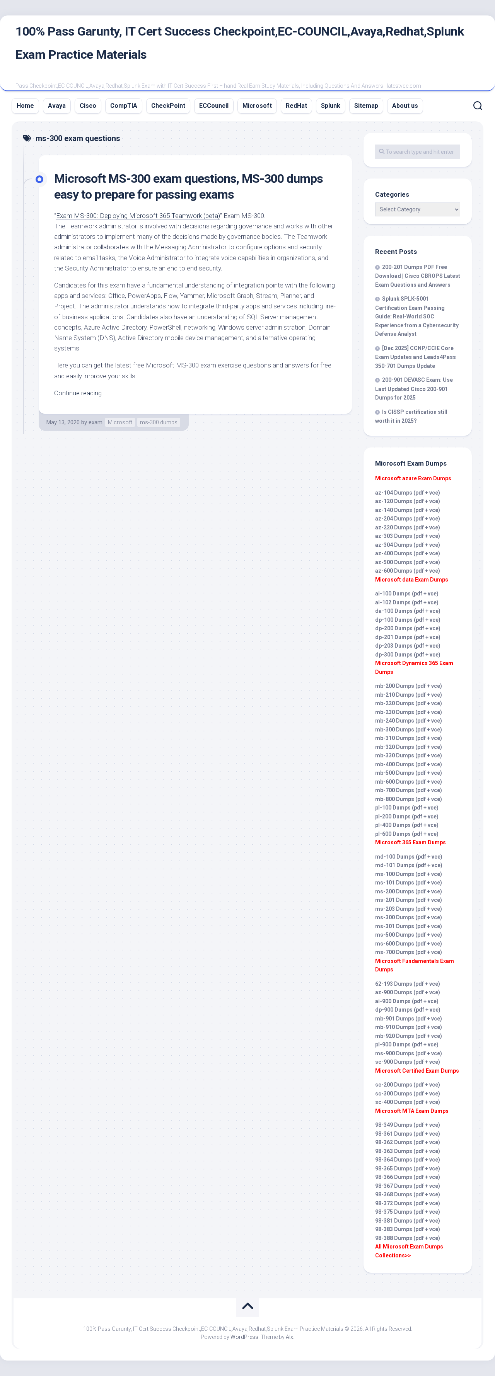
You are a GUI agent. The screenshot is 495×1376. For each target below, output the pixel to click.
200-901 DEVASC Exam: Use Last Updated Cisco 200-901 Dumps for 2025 (414, 389)
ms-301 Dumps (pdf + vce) (408, 926)
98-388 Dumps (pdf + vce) (407, 1238)
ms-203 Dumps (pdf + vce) (408, 909)
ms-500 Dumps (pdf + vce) (408, 935)
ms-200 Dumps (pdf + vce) (408, 891)
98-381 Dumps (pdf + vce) (407, 1221)
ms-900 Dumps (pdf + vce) (408, 1053)
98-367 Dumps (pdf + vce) (407, 1186)
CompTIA (123, 105)
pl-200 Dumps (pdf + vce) (407, 816)
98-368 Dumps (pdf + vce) (407, 1194)
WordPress (244, 1337)
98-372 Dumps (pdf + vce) (407, 1203)
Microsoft (257, 105)
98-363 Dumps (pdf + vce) (407, 1151)
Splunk (330, 105)
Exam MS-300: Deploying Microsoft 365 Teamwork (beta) (138, 215)
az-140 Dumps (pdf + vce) (407, 510)
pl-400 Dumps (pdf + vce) (407, 825)
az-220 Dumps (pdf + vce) (407, 527)
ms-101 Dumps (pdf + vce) (408, 882)
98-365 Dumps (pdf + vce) (407, 1168)
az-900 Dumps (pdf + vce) (407, 992)
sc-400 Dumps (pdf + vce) (407, 1102)
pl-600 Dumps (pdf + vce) (407, 834)
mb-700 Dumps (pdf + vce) (408, 790)
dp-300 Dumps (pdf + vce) (407, 654)
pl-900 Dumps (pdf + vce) (407, 1044)
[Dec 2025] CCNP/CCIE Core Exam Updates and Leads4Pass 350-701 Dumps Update (415, 357)
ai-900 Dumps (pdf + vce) (407, 1001)
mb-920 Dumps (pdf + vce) (408, 1036)
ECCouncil (214, 105)
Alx (289, 1337)
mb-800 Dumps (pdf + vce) (408, 799)
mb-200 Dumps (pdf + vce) (408, 686)
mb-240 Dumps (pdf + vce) (408, 721)
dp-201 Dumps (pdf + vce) (407, 637)
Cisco (88, 105)
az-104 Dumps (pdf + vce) (407, 493)
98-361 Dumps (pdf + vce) (407, 1134)
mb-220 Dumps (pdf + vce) (408, 703)
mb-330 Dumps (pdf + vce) (408, 755)
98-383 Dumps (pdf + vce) (407, 1229)
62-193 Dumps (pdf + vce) (407, 984)
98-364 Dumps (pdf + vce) (407, 1160)
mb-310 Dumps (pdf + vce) (408, 738)
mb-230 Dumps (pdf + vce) (408, 712)
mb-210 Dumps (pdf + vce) (408, 695)
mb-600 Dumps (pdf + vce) (408, 782)
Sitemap (366, 105)
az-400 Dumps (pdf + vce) (407, 553)
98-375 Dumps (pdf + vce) (407, 1212)
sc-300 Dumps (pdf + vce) (407, 1093)
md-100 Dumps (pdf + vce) (408, 857)
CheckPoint (168, 105)
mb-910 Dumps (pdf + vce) (408, 1027)
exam (95, 422)
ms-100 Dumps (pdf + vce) (408, 874)
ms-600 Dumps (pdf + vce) (408, 944)
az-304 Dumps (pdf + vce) (407, 545)
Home (25, 105)
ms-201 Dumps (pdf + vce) (408, 900)
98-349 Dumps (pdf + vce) (407, 1125)
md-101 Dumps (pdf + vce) (408, 865)
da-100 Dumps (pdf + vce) (407, 611)
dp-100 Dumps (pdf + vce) (407, 620)
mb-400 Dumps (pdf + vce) (408, 764)
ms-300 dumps (159, 422)
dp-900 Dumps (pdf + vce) (407, 1010)
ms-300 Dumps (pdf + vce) (408, 917)
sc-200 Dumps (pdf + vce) (407, 1085)
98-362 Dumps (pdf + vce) (407, 1142)
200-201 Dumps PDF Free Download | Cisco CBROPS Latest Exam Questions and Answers (417, 276)
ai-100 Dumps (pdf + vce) (407, 593)
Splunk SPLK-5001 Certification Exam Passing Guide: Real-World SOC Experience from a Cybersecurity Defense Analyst (417, 316)
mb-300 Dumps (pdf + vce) (408, 729)
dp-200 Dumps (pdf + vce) (407, 628)
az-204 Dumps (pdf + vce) (407, 518)
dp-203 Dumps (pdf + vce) (407, 646)
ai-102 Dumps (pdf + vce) (407, 602)
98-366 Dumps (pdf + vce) (407, 1177)
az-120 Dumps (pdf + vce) (407, 501)
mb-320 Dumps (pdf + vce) (408, 747)
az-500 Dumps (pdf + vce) (407, 562)
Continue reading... (80, 393)
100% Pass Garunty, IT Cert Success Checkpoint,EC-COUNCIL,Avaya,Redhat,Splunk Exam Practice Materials (239, 43)
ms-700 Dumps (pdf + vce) (408, 952)
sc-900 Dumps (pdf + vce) (407, 1062)
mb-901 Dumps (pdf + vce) (408, 1018)
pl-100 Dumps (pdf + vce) (407, 808)
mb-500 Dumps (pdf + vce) (408, 773)
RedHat (296, 105)
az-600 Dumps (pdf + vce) (407, 571)
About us (405, 105)
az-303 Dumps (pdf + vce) (407, 536)
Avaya (57, 105)
